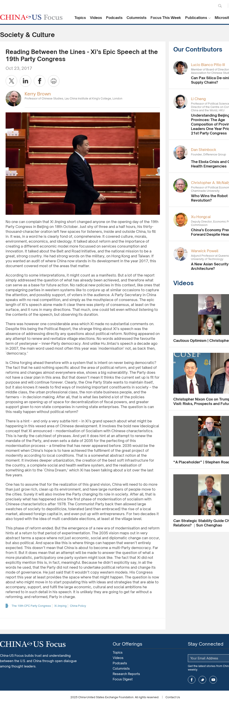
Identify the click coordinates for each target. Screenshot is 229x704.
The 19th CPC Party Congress (31, 605)
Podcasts (114, 17)
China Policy (78, 605)
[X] (11, 81)
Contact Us (172, 697)
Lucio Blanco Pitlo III (208, 64)
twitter (202, 679)
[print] (53, 81)
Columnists (136, 17)
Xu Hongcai (201, 217)
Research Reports (126, 674)
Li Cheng (198, 99)
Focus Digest (123, 679)
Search (220, 6)
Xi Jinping (60, 605)
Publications (196, 17)
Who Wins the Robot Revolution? (209, 198)
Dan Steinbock (203, 149)
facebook (191, 679)
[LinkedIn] (25, 81)
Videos (96, 17)
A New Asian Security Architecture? (210, 266)
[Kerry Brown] (13, 98)
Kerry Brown (38, 94)
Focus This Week (166, 17)
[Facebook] (39, 81)
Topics (80, 17)
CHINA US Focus (31, 17)
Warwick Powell (204, 251)
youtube (213, 679)
